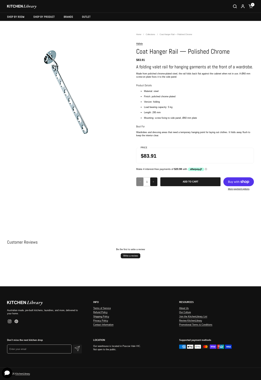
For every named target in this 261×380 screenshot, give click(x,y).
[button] (235, 6)
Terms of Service (102, 308)
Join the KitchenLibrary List (193, 316)
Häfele (139, 43)
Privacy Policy (100, 320)
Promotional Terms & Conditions (195, 324)
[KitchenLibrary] (21, 6)
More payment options (238, 189)
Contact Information (103, 324)
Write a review (130, 255)
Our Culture (185, 312)
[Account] (243, 6)
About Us (184, 308)
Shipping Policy (101, 316)
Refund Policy (100, 312)
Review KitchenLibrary (190, 320)
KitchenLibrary (22, 373)
